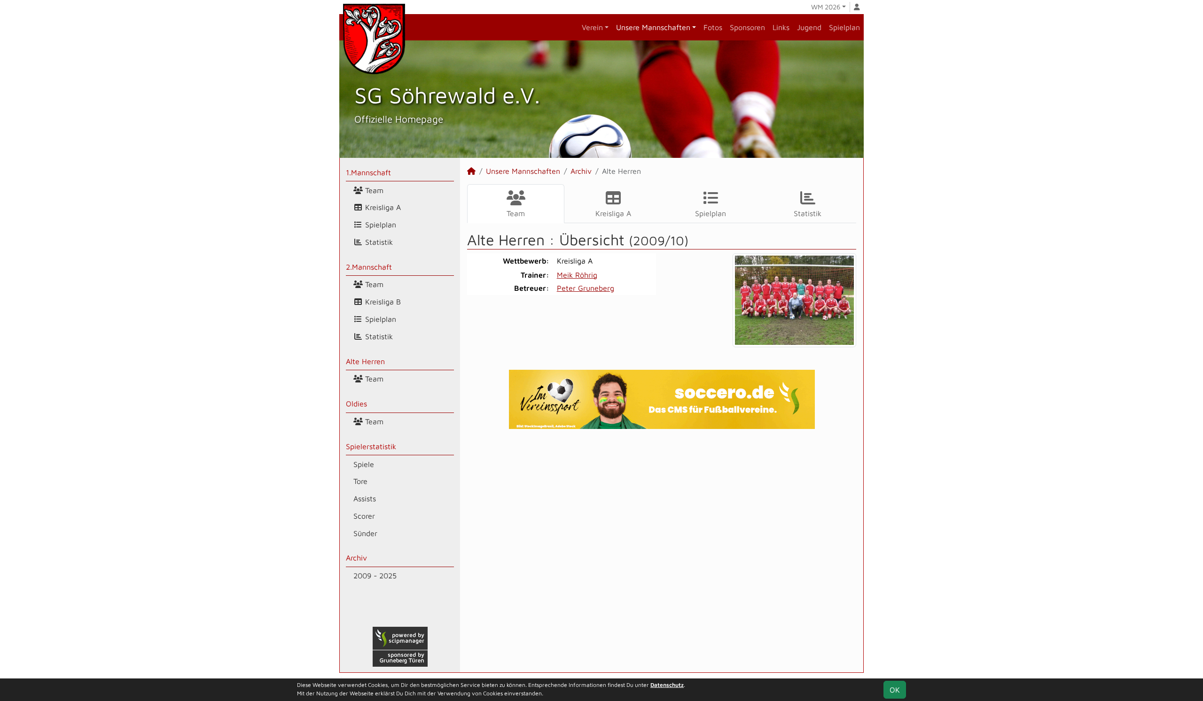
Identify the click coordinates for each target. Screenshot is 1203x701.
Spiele (363, 464)
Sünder (365, 533)
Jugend (809, 27)
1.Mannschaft (368, 172)
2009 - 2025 (375, 575)
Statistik (378, 242)
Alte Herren (365, 361)
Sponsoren (747, 27)
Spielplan (844, 27)
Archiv (356, 557)
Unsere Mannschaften (653, 27)
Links (781, 27)
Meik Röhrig (577, 275)
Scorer (364, 516)
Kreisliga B (382, 301)
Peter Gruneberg (585, 288)
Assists (364, 498)
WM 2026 (825, 7)
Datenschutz (667, 684)
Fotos (712, 27)
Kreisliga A (382, 207)
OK (895, 689)
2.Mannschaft (369, 267)
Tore (360, 481)
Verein (592, 27)
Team (373, 190)
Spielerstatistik (371, 446)
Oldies (356, 403)
